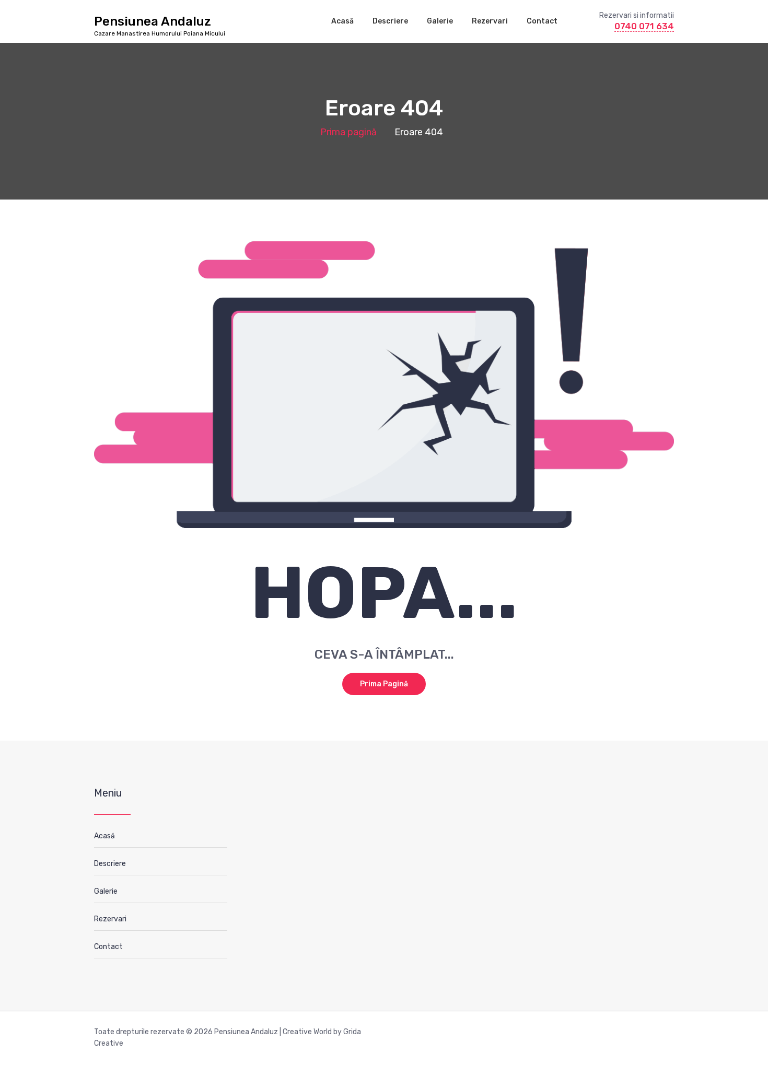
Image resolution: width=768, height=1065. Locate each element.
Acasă (342, 21)
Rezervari (490, 21)
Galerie (440, 21)
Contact (542, 21)
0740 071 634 (644, 26)
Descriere (390, 21)
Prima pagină (348, 132)
